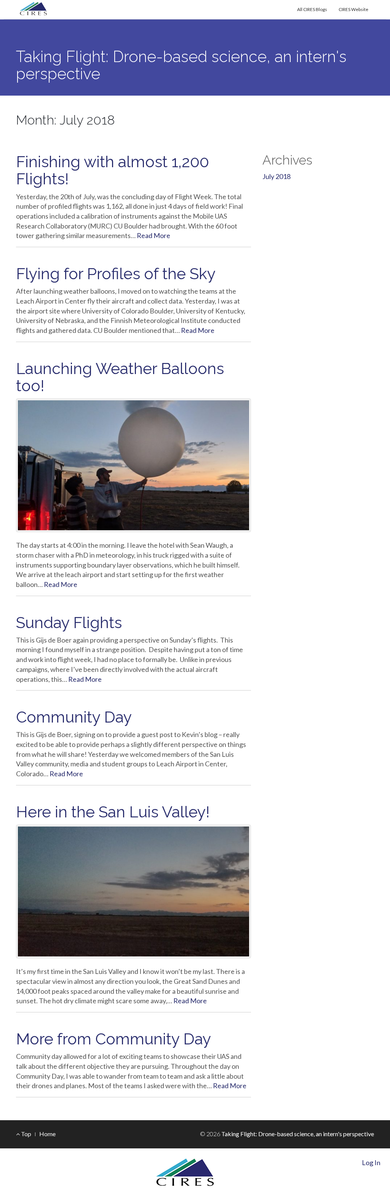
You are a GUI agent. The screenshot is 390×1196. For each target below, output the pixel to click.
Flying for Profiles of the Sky (116, 273)
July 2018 (276, 176)
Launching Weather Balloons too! (120, 377)
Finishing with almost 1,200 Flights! (112, 170)
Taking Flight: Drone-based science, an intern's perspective (181, 65)
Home (47, 1133)
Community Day (74, 717)
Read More (153, 235)
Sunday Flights (69, 622)
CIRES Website (353, 9)
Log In (371, 1162)
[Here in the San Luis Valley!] (133, 891)
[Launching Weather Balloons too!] (133, 465)
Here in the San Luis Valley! (113, 812)
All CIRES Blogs (312, 9)
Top (25, 1133)
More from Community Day (113, 1039)
